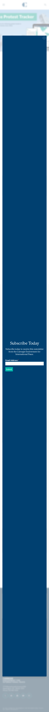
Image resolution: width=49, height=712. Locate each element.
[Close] (44, 38)
